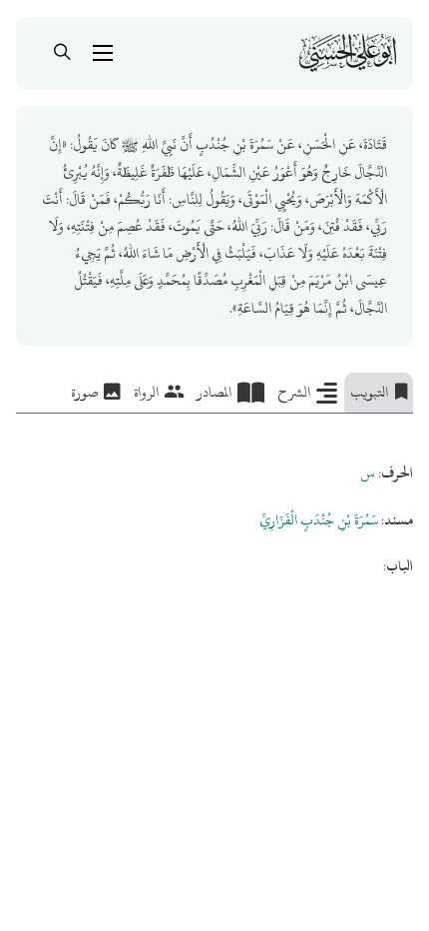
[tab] (378, 393)
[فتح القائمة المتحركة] (103, 53)
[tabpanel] (214, 496)
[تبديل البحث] (63, 53)
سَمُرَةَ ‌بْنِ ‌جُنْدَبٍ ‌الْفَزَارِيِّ (318, 519)
